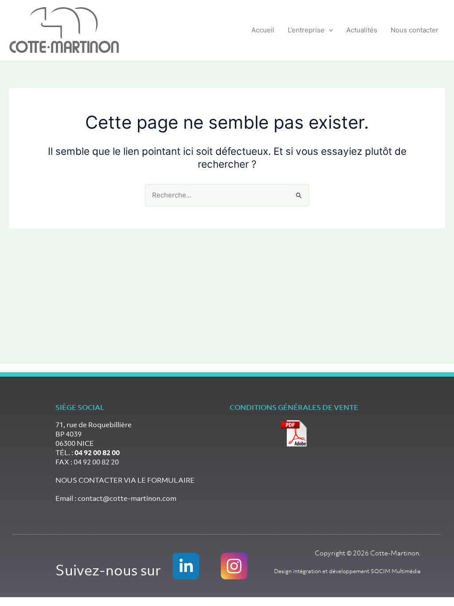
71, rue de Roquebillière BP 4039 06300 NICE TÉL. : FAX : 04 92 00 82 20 (93, 443)
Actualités (361, 30)
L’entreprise (306, 30)
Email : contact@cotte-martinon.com (115, 498)
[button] (329, 30)
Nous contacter (414, 30)
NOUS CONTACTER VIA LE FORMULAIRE (125, 480)
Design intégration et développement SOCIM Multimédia (347, 571)
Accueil (262, 30)
